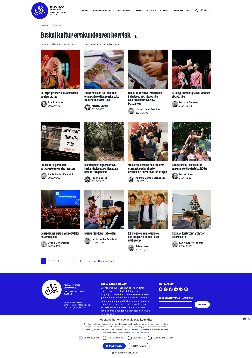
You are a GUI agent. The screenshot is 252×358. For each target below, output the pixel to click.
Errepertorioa (182, 11)
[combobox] (244, 318)
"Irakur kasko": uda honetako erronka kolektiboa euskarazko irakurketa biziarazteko (101, 96)
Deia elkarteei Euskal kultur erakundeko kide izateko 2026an (190, 166)
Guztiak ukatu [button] (138, 346)
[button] (126, 353)
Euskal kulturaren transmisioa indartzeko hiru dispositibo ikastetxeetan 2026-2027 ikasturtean (145, 98)
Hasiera (44, 25)
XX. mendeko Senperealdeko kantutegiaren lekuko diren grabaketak (143, 237)
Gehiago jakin (107, 314)
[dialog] (126, 336)
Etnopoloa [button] (124, 11)
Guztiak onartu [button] (114, 346)
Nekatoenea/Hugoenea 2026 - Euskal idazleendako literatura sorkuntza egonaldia (101, 168)
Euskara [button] (205, 10)
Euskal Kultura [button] (145, 11)
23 (81, 261)
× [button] (249, 319)
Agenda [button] (164, 11)
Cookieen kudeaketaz (140, 332)
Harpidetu (202, 304)
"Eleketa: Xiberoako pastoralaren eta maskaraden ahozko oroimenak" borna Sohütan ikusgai (147, 168)
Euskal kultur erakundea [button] (97, 11)
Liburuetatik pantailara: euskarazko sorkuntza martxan (58, 166)
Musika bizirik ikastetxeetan (100, 233)
